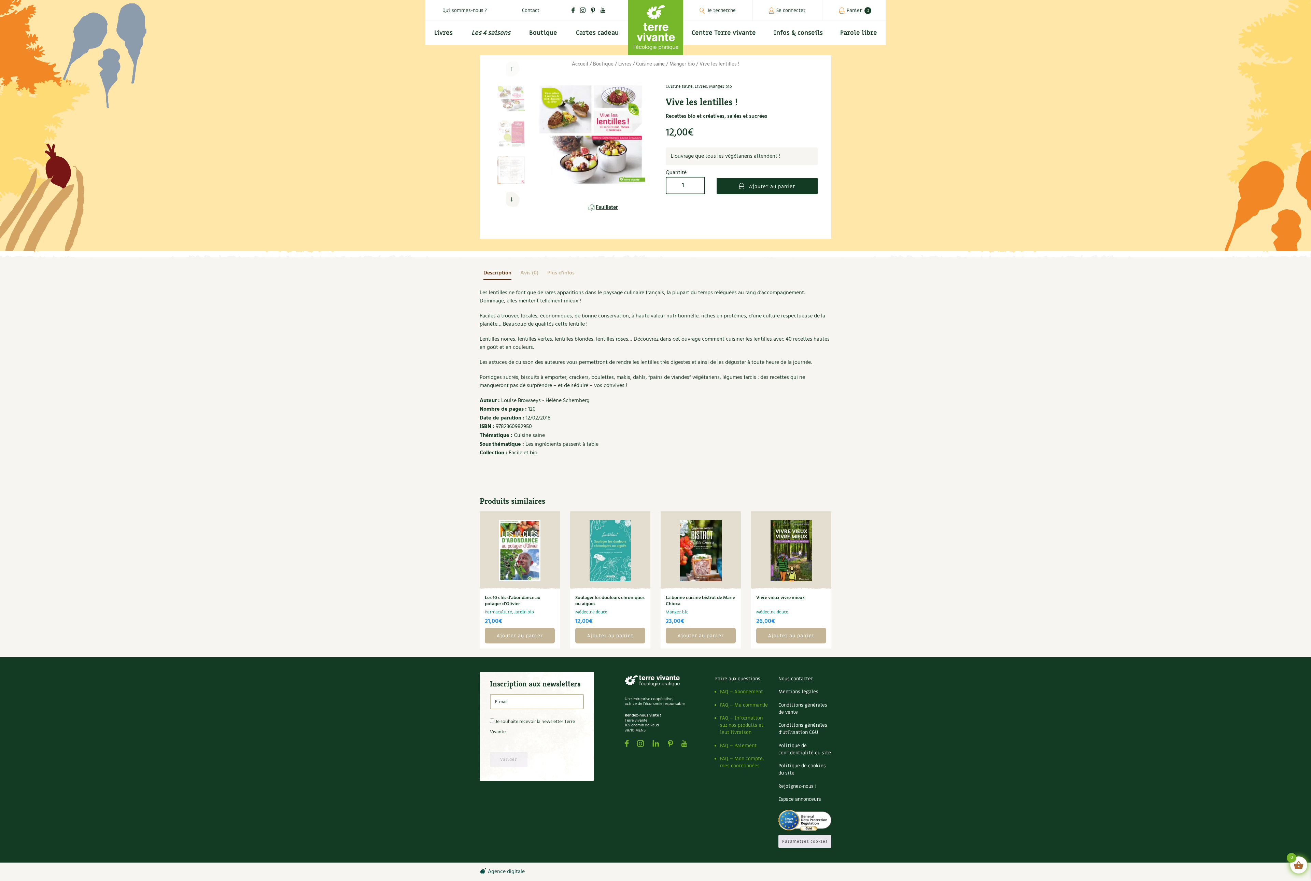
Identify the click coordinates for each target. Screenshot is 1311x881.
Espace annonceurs (799, 799)
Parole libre (858, 33)
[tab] (497, 273)
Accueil (580, 64)
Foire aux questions (737, 679)
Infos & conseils (798, 33)
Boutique (543, 33)
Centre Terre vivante (724, 33)
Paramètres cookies (805, 841)
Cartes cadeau (597, 33)
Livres (443, 33)
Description (497, 273)
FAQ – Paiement (738, 745)
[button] (511, 199)
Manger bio (682, 64)
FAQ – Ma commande (744, 705)
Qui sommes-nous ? (464, 10)
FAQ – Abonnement (741, 691)
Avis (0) (529, 273)
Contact (530, 10)
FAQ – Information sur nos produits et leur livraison (741, 725)
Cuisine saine (650, 64)
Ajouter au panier (771, 186)
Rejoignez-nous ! (797, 786)
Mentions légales (798, 691)
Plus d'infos (561, 273)
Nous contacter (795, 679)
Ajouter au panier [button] (520, 636)
